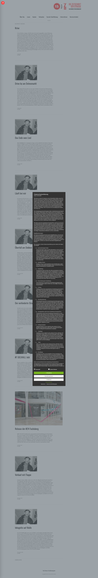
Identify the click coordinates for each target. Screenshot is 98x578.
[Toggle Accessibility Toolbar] (3, 3)
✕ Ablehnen (48, 379)
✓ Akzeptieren (49, 372)
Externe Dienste (53, 369)
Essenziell (38, 369)
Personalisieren (49, 382)
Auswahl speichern (49, 376)
